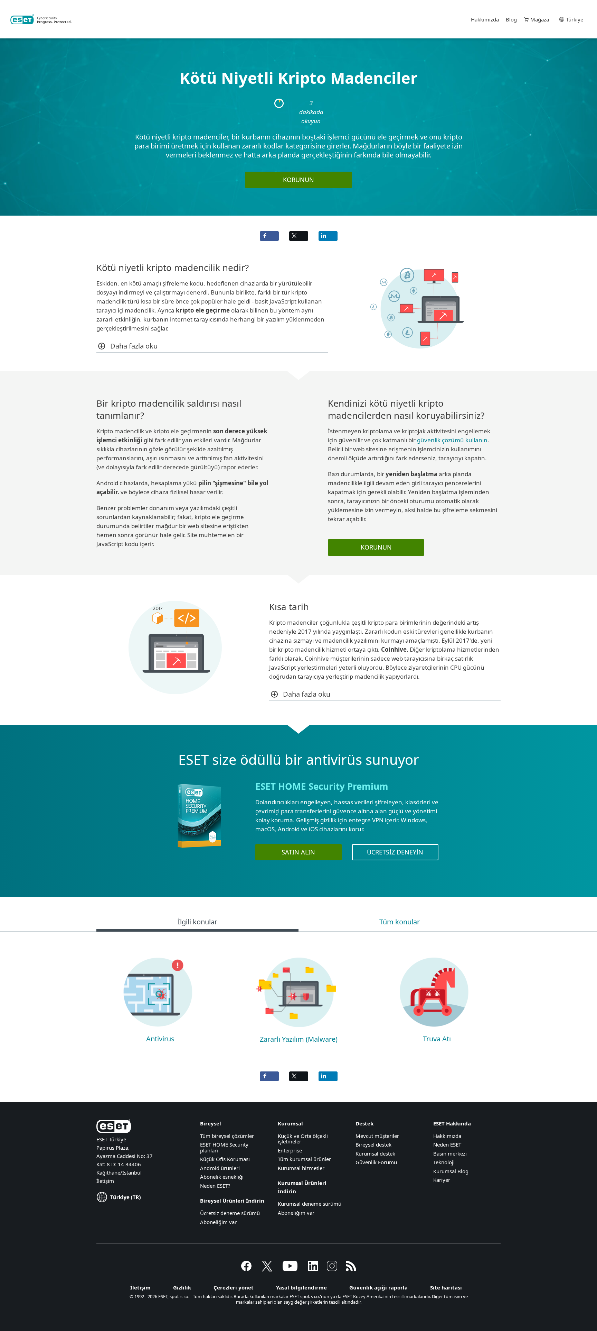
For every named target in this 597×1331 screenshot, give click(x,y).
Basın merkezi (450, 1153)
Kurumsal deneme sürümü (309, 1203)
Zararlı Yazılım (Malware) (299, 1039)
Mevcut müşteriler (377, 1135)
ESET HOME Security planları (224, 1147)
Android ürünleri (220, 1168)
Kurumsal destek (375, 1153)
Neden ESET (447, 1144)
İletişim (105, 1180)
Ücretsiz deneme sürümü (230, 1213)
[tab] (197, 923)
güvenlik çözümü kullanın (452, 440)
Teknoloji (444, 1162)
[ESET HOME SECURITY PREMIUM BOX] (199, 851)
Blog (511, 19)
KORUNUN (298, 179)
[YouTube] (290, 1269)
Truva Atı (437, 1038)
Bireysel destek (373, 1144)
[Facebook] (246, 1269)
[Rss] (351, 1269)
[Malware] (295, 1030)
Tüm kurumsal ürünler (304, 1159)
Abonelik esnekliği (222, 1176)
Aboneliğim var (218, 1222)
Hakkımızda (485, 19)
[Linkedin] (313, 1269)
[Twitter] (267, 1269)
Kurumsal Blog (450, 1171)
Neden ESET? (215, 1185)
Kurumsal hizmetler (301, 1168)
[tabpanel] (298, 998)
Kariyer (441, 1179)
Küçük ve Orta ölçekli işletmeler (303, 1138)
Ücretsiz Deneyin (395, 852)
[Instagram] (332, 1269)
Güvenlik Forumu (376, 1162)
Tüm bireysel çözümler (227, 1135)
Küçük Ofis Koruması (225, 1159)
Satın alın (298, 852)
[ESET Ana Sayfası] (41, 19)
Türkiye (574, 19)
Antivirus (160, 1038)
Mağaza (539, 19)
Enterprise (290, 1150)
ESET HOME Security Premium (321, 786)
